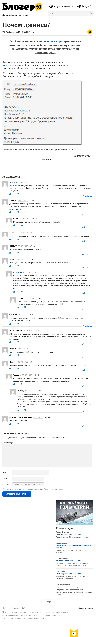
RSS (27, 15)
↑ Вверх (48, 602)
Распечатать (83, 156)
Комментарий (9, 442)
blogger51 (29, 31)
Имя (5, 472)
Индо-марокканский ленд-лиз (68, 534)
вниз (74, 633)
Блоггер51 (22, 7)
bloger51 (87, 6)
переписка (50, 41)
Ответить (88, 195)
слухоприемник (63, 6)
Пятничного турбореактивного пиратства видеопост (73, 546)
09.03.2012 (25, 219)
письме (8, 64)
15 (90, 31)
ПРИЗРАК (14, 182)
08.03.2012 (25, 182)
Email (5, 478)
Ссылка (5, 484)
